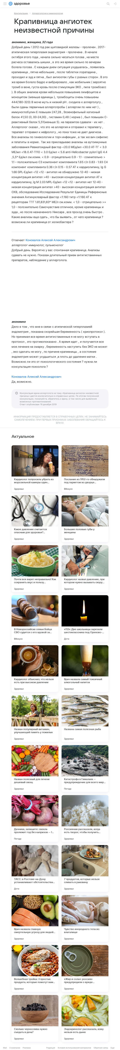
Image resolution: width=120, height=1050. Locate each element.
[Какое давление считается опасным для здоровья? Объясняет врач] (35, 518)
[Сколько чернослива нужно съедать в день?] (35, 1018)
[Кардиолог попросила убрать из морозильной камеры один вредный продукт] (35, 468)
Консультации (21, 13)
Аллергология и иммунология (47, 13)
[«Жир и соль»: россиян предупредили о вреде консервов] (85, 968)
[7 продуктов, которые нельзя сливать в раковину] (85, 868)
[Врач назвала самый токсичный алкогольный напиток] (85, 668)
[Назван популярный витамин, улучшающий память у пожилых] (35, 718)
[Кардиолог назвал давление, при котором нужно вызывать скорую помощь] (85, 568)
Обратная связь (101, 1048)
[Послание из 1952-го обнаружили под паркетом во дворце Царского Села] (85, 468)
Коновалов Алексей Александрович (50, 240)
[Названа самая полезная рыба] (85, 718)
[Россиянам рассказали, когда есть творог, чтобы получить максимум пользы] (85, 818)
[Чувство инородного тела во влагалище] (85, 918)
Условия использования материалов (74, 1048)
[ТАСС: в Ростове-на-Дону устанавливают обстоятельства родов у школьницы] (35, 868)
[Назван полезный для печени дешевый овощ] (35, 768)
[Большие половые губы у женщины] (85, 518)
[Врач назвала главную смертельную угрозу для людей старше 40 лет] (35, 918)
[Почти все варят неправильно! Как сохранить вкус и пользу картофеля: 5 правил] (35, 568)
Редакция (50, 1048)
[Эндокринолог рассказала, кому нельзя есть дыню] (85, 1018)
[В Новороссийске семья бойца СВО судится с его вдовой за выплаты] (35, 618)
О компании (14, 1048)
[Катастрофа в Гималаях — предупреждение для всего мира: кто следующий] (85, 768)
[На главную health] (21, 3)
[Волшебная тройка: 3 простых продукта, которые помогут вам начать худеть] (35, 968)
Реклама (27, 1048)
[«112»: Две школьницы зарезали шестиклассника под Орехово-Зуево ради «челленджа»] (85, 618)
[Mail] (10, 3)
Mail (5, 1048)
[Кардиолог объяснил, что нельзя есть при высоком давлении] (35, 668)
